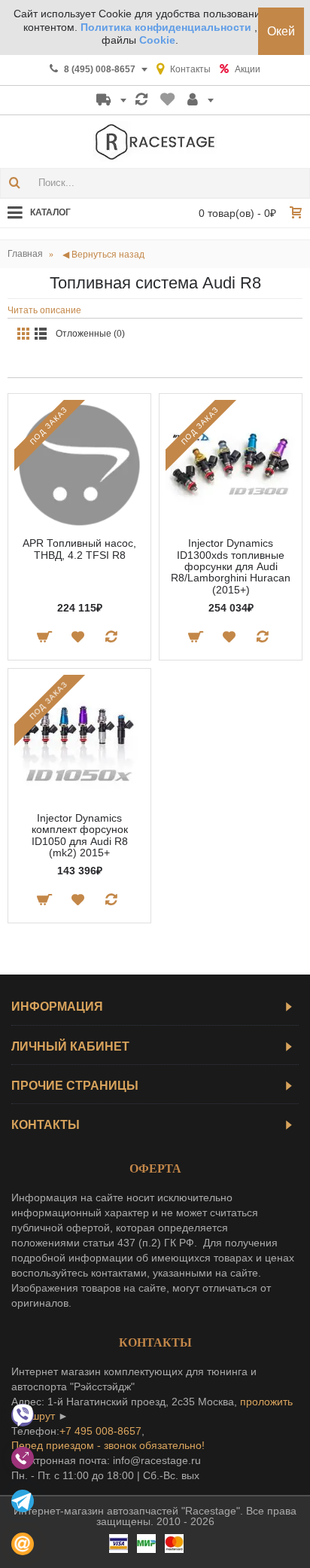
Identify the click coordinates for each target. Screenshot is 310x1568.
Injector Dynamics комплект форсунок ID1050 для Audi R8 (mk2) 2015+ (80, 835)
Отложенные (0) (90, 333)
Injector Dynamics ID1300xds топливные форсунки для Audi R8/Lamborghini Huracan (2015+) (230, 566)
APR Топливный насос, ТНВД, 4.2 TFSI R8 (79, 548)
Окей (281, 31)
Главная (25, 254)
